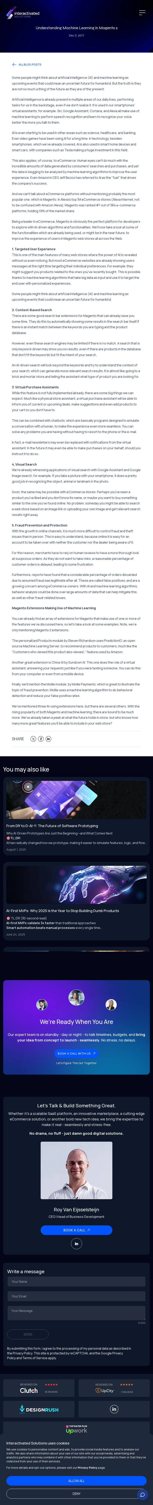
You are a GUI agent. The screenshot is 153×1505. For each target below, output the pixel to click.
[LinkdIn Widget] (114, 1409)
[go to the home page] (22, 12)
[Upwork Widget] (76, 1429)
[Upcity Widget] (114, 1388)
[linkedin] (76, 1243)
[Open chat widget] (142, 1494)
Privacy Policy (87, 1467)
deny (76, 1494)
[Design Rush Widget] (39, 1409)
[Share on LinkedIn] (48, 739)
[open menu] (142, 13)
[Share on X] (33, 739)
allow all (76, 1481)
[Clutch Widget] (39, 1388)
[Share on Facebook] (41, 739)
